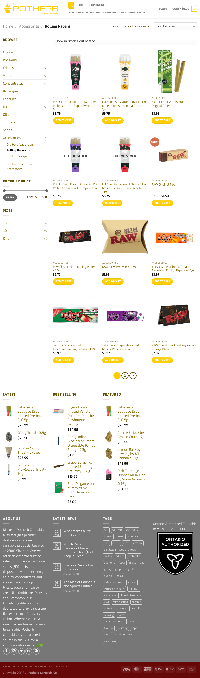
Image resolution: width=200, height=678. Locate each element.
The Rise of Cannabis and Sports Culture (79, 584)
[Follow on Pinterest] (36, 651)
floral (122, 562)
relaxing (109, 615)
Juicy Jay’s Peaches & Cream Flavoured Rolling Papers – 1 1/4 (173, 269)
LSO (106, 602)
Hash (6, 107)
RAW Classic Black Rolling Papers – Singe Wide (174, 347)
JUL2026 (134, 589)
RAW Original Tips (163, 185)
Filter (10, 197)
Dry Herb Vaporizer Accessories (19, 166)
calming (119, 536)
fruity (132, 562)
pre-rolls (121, 608)
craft (126, 543)
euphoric (109, 562)
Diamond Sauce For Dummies (78, 567)
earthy (108, 556)
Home (81, 5)
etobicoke (134, 556)
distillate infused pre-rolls (120, 549)
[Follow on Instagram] (14, 651)
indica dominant (114, 582)
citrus (116, 543)
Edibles (8, 68)
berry (107, 536)
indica (119, 575)
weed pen (110, 641)
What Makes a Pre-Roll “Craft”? (77, 533)
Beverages (11, 91)
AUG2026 (132, 530)
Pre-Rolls (10, 60)
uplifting (122, 628)
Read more (63, 203)
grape (118, 569)
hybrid (108, 575)
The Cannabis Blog (132, 12)
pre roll (135, 608)
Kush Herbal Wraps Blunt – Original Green (170, 104)
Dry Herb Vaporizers (20, 145)
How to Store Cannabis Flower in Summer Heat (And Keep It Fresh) (78, 550)
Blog (16, 666)
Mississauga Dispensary (52, 666)
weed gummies (123, 634)
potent (108, 608)
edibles (120, 556)
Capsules (9, 99)
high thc (131, 569)
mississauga (120, 602)
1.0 (5, 231)
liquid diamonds (131, 595)
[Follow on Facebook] (6, 651)
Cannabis (133, 536)
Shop (6, 666)
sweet (131, 621)
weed (107, 634)
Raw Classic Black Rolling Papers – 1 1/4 (74, 269)
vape (134, 628)
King (6, 238)
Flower (8, 52)
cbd (106, 543)
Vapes (7, 75)
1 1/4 (6, 223)
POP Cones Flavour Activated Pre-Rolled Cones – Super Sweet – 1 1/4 (75, 105)
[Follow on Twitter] (21, 651)
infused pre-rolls (114, 589)
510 (106, 530)
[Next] (132, 375)
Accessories (29, 26)
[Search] (71, 5)
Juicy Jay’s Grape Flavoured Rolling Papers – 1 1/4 (120, 347)
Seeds (7, 130)
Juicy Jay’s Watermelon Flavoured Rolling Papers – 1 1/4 (74, 347)
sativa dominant (114, 621)
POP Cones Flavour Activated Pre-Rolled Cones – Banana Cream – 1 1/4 (125, 105)
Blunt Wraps (18, 156)
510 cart (117, 530)
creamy (137, 543)
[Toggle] (45, 52)
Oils (6, 114)
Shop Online (96, 5)
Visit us (27, 666)
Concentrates (13, 83)
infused (132, 582)
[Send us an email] (28, 651)
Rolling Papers (17, 150)
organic (136, 602)
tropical (108, 628)
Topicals (9, 122)
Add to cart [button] (63, 120)
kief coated (110, 595)
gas (142, 562)
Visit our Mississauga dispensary (93, 12)
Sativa (121, 615)
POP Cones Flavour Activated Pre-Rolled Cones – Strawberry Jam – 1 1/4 (125, 188)
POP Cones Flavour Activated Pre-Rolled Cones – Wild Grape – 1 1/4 (75, 186)
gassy (107, 569)
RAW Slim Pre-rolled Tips (119, 267)
